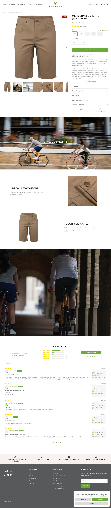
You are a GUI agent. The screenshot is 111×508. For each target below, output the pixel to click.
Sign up (85, 485)
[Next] (66, 47)
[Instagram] (11, 475)
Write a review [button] (91, 352)
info (88, 56)
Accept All (100, 499)
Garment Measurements (80, 100)
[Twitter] (4, 475)
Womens (12, 4)
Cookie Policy (103, 496)
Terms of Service (58, 488)
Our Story (56, 473)
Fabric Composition (78, 91)
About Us (39, 4)
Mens (4, 4)
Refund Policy (57, 486)
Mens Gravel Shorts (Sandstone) (14, 12)
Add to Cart (90, 50)
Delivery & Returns (78, 104)
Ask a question (91, 81)
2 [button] (53, 442)
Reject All (83, 499)
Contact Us (56, 478)
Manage (92, 503)
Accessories (21, 4)
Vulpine (9, 501)
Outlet (31, 4)
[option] (35, 47)
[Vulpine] (55, 4)
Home (4, 12)
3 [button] (56, 442)
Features (75, 86)
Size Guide (75, 95)
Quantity (75, 38)
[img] (8, 368)
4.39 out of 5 (24, 353)
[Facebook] (8, 475)
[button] (76, 26)
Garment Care (57, 483)
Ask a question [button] (91, 356)
